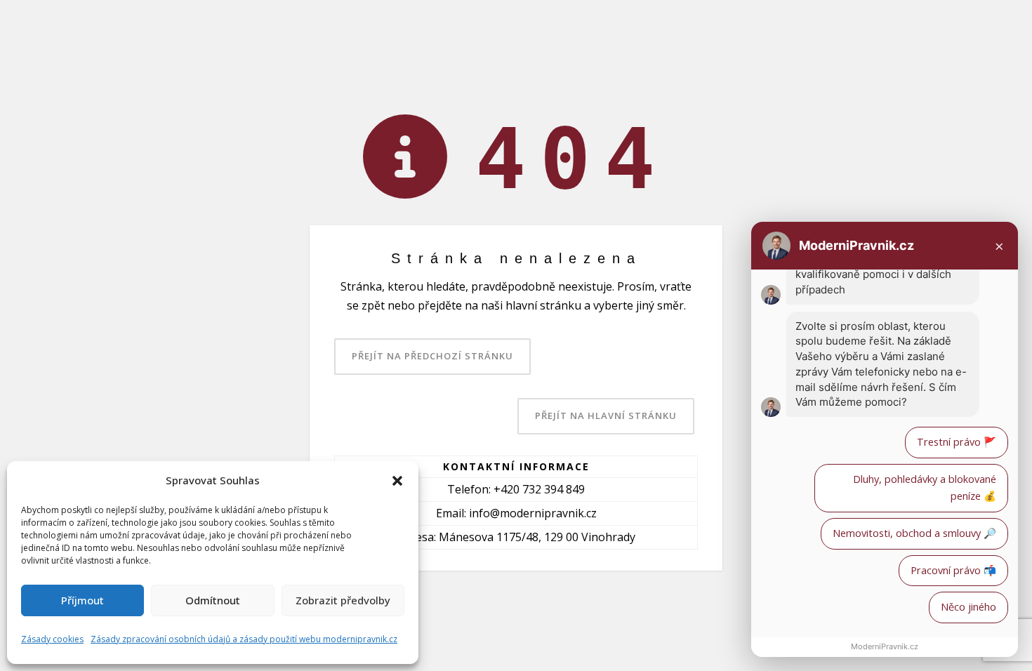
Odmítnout (212, 600)
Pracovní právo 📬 (953, 570)
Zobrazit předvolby (343, 600)
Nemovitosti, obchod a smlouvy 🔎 (914, 533)
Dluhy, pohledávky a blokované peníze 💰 (924, 487)
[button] (397, 481)
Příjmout (82, 600)
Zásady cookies (52, 639)
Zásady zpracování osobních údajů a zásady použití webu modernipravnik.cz (244, 639)
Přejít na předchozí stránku (432, 356)
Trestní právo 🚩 (956, 442)
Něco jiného (968, 606)
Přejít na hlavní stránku (606, 415)
